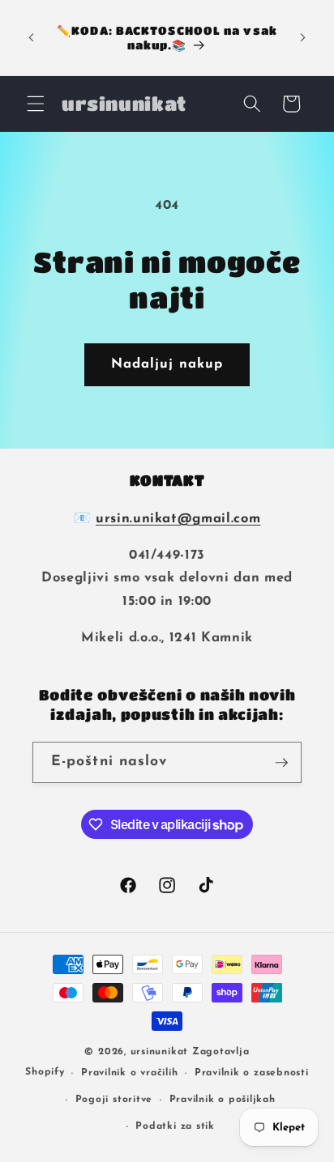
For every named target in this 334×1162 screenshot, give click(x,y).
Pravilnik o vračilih (129, 1073)
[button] (35, 103)
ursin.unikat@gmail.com (178, 519)
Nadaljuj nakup (167, 364)
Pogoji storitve (114, 1100)
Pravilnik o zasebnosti (252, 1073)
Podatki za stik (175, 1126)
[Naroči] (281, 763)
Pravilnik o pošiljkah (222, 1100)
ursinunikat (159, 1052)
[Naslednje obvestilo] (303, 38)
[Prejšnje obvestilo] (31, 38)
